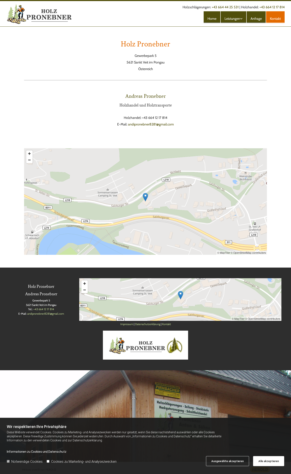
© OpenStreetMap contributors (248, 252)
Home (211, 19)
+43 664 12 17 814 (272, 7)
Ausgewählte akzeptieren (227, 461)
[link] (233, 17)
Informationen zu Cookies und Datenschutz (36, 451)
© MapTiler (223, 252)
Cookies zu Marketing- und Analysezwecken (84, 462)
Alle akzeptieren (268, 461)
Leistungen (232, 19)
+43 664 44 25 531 (225, 7)
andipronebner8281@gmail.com (151, 124)
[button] (145, 197)
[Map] (145, 201)
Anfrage (256, 19)
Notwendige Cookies (27, 462)
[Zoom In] (29, 153)
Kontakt (275, 19)
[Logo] (50, 14)
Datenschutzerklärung (147, 324)
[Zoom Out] (29, 160)
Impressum (126, 324)
